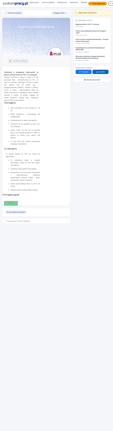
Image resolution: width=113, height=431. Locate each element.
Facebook (84, 72)
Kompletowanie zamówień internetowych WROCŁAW (90, 49)
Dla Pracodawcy (48, 2)
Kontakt (84, 2)
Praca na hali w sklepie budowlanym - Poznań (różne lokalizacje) (92, 40)
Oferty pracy (34, 2)
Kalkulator (74, 2)
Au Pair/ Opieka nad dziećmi (16, 212)
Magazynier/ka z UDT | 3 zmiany (87, 24)
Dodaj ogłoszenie (98, 3)
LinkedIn (102, 72)
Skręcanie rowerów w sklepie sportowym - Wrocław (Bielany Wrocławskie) (91, 57)
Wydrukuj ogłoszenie (93, 80)
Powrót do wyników (15, 13)
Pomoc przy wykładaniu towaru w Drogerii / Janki (91, 32)
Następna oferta (59, 13)
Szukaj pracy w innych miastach (18, 221)
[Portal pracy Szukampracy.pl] (15, 3)
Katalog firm (62, 2)
